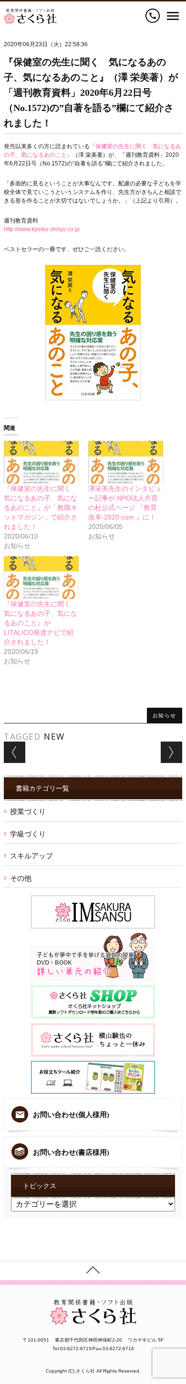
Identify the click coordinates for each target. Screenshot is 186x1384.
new (54, 736)
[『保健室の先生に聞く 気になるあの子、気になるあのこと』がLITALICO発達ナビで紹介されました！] (41, 577)
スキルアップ (31, 856)
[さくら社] (30, 13)
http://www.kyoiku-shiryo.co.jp (42, 229)
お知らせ (164, 715)
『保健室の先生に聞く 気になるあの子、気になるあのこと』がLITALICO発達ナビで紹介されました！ (40, 623)
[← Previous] (14, 752)
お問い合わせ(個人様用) (71, 1115)
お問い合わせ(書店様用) (71, 1152)
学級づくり (28, 834)
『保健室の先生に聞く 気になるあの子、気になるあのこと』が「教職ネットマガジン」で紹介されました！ (40, 507)
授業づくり (28, 811)
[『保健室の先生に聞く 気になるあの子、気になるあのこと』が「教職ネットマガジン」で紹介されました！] (41, 462)
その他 (20, 878)
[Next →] (171, 752)
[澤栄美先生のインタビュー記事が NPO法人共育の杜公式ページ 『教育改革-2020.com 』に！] (125, 462)
